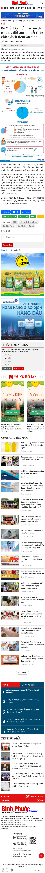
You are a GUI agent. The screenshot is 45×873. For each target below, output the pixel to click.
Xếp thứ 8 (8, 358)
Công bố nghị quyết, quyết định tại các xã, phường (21, 701)
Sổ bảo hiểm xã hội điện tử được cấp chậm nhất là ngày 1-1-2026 (27, 784)
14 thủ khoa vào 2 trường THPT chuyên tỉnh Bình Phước (21, 691)
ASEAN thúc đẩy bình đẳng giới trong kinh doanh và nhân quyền (21, 710)
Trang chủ (6, 796)
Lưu (41, 216)
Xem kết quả (18, 368)
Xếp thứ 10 (8, 365)
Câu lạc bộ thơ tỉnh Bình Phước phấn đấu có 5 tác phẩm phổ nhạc (27, 745)
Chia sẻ (6, 212)
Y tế (3, 23)
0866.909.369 (18, 850)
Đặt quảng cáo (38, 796)
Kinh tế (31, 8)
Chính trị (20, 8)
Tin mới (7, 685)
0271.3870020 (27, 850)
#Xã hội (31, 226)
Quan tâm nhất (6, 250)
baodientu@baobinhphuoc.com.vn (15, 824)
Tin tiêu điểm (11, 738)
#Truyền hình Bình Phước (28, 222)
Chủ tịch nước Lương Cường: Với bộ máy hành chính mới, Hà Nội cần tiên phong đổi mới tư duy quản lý (28, 756)
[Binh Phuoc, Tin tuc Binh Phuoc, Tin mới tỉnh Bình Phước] (22, 3)
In (34, 216)
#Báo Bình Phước (8, 226)
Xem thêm (22, 672)
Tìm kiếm (6, 800)
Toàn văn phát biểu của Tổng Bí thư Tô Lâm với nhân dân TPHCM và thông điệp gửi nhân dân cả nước (27, 766)
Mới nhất (17, 250)
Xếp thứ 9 (8, 361)
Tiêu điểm (9, 8)
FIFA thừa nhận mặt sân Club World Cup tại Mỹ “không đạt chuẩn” (21, 720)
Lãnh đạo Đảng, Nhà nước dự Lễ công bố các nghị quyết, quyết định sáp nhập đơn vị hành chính (28, 776)
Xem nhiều (28, 685)
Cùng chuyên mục (14, 437)
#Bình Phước (21, 226)
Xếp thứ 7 (8, 355)
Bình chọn (7, 368)
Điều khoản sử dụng (19, 856)
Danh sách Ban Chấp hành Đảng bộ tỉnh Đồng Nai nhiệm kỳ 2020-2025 (22, 730)
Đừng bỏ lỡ (25, 376)
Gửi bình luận (7, 245)
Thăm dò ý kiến (15, 345)
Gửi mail (25, 216)
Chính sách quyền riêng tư (22, 854)
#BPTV (14, 222)
